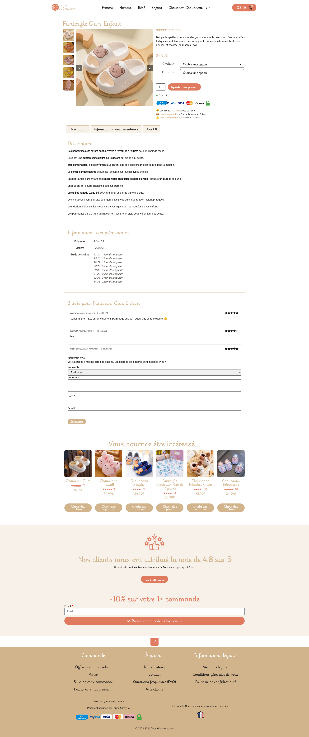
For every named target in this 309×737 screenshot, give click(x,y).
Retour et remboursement (93, 689)
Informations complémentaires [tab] (116, 129)
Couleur (168, 63)
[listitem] (68, 35)
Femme (107, 7)
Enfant (157, 7)
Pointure (168, 72)
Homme (125, 7)
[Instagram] (154, 642)
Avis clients (154, 689)
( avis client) (174, 29)
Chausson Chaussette (186, 7)
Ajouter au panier (184, 86)
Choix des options (78, 507)
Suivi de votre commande (93, 681)
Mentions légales (215, 666)
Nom (71, 396)
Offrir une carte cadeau (93, 666)
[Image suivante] (150, 68)
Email (67, 606)
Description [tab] (78, 129)
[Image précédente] (79, 68)
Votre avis (74, 377)
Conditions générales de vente (216, 674)
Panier (93, 674)
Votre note (73, 367)
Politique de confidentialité (215, 681)
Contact (154, 674)
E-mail (72, 408)
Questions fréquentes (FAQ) (154, 681)
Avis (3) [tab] (151, 129)
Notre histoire (154, 666)
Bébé (141, 7)
